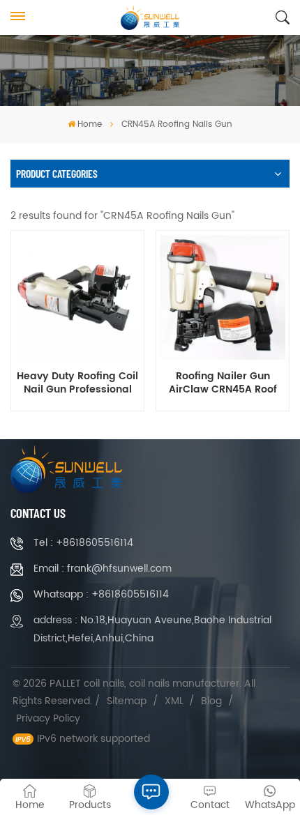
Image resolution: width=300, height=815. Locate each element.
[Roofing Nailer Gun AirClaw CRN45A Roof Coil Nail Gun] (222, 297)
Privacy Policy (48, 718)
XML (174, 701)
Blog (211, 701)
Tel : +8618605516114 (83, 543)
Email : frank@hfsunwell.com (102, 569)
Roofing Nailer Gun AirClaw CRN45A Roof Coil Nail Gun (223, 383)
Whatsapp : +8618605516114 (101, 594)
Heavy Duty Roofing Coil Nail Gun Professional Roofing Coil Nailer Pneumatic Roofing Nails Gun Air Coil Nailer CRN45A (78, 383)
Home (89, 124)
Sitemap (127, 701)
